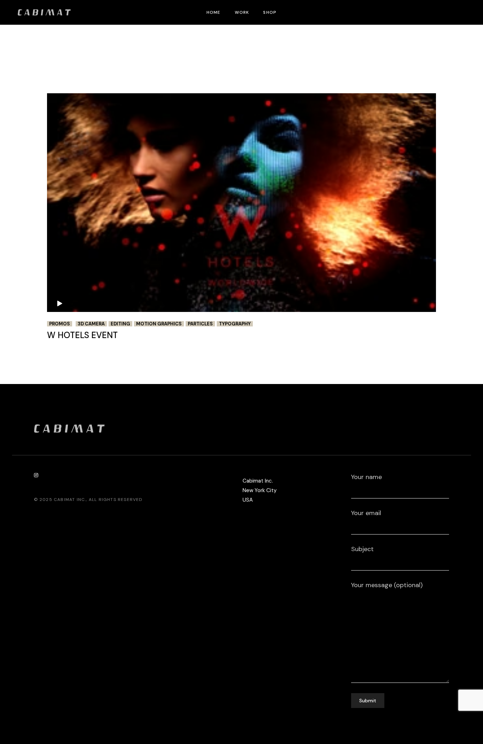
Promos (59, 323)
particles (200, 323)
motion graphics (159, 323)
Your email (366, 513)
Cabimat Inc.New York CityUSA (260, 490)
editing (120, 323)
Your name (366, 477)
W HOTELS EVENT (82, 335)
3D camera (91, 323)
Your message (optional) (387, 585)
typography (235, 323)
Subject (362, 549)
